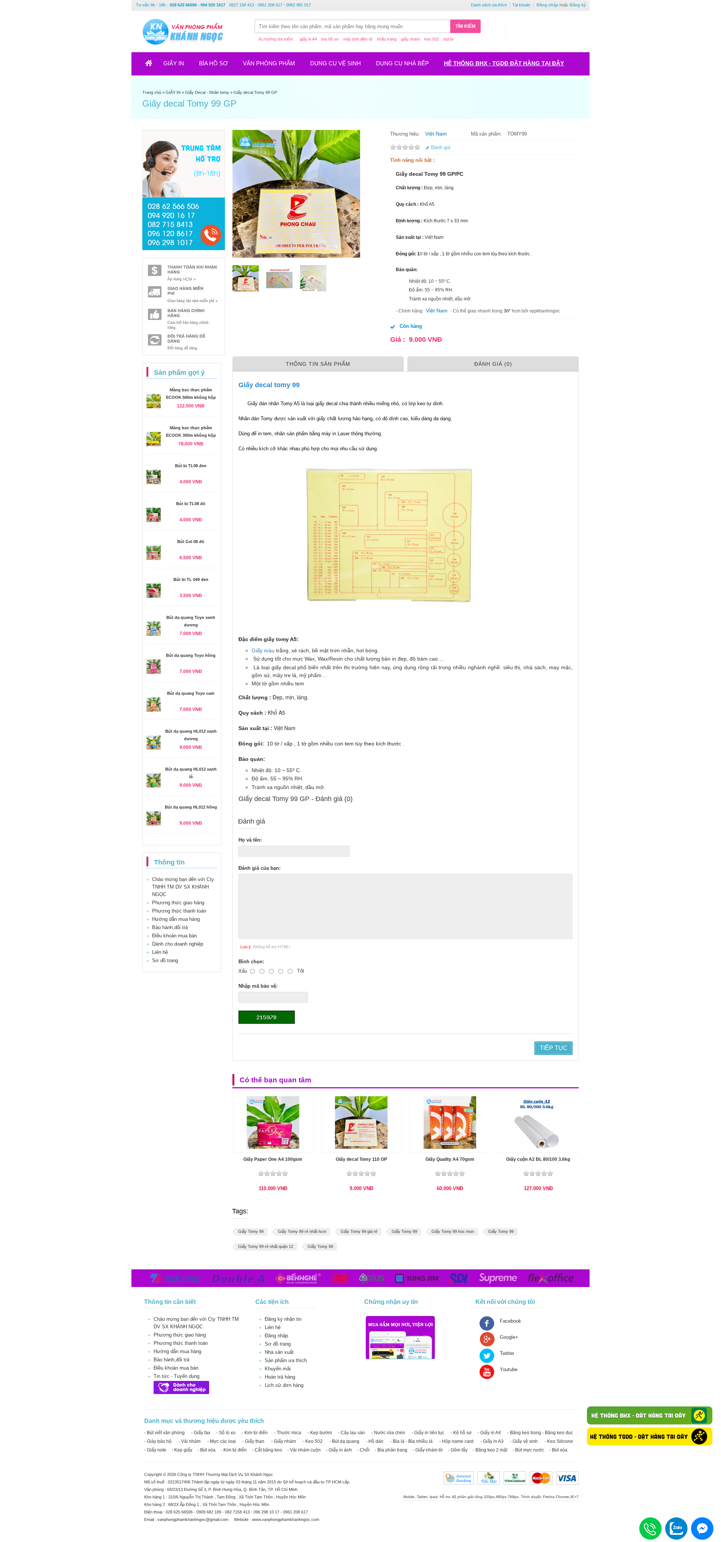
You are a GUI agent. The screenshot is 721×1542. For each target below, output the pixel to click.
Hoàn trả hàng (280, 1377)
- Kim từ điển (255, 1432)
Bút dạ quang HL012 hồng (191, 807)
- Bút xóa (207, 1450)
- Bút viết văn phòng (164, 1432)
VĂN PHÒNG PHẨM (269, 63)
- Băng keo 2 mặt (490, 1450)
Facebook (510, 1321)
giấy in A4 (308, 39)
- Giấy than (253, 1441)
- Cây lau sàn (351, 1432)
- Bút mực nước (528, 1450)
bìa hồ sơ (330, 39)
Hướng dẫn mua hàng (176, 919)
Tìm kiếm (465, 26)
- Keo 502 (313, 1441)
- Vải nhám (189, 1441)
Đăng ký (578, 5)
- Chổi (363, 1450)
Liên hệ (160, 952)
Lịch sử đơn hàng (284, 1385)
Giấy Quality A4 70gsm (449, 1159)
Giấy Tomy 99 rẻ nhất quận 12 (265, 1246)
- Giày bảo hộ (158, 1441)
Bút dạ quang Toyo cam (190, 693)
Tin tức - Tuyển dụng (176, 1376)
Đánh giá (440, 147)
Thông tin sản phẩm (318, 364)
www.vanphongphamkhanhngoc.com (285, 1519)
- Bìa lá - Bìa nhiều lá (411, 1441)
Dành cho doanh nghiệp (177, 944)
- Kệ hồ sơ (461, 1432)
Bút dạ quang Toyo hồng (191, 655)
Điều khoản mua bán (174, 935)
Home (153, 65)
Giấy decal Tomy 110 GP (361, 1159)
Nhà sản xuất (279, 1352)
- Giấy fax (200, 1432)
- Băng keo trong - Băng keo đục (540, 1432)
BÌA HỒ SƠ (213, 63)
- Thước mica (287, 1432)
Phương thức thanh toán (179, 911)
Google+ (509, 1337)
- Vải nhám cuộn (304, 1450)
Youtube (508, 1369)
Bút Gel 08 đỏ (190, 541)
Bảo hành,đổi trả (170, 927)
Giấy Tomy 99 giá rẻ (359, 1231)
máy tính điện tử (358, 39)
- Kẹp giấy (182, 1450)
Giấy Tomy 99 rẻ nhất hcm (302, 1231)
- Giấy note (155, 1450)
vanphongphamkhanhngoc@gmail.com (193, 1519)
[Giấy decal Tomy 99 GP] (245, 278)
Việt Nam (436, 134)
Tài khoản (521, 5)
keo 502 (431, 39)
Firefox (549, 1497)
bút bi (448, 39)
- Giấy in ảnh (339, 1450)
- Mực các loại (221, 1441)
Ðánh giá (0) (493, 364)
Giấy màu (263, 650)
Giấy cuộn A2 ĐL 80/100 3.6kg (538, 1159)
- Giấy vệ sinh (524, 1441)
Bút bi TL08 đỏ (190, 503)
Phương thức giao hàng (178, 902)
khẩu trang (387, 39)
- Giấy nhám (283, 1441)
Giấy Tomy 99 (251, 1231)
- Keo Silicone (559, 1441)
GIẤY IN (173, 63)
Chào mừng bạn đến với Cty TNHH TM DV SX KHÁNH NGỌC (183, 887)
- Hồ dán (374, 1441)
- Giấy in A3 (492, 1441)
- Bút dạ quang (344, 1441)
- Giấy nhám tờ (428, 1450)
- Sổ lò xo (225, 1432)
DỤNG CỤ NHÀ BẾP (402, 63)
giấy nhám (410, 39)
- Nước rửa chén (388, 1432)
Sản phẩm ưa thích (286, 1360)
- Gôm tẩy (458, 1450)
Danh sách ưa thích (489, 5)
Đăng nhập (547, 5)
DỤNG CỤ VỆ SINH (335, 63)
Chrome (562, 1497)
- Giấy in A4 (489, 1432)
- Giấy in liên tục (428, 1432)
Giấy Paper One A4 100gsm (272, 1159)
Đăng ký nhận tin (283, 1319)
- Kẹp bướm (320, 1432)
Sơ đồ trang (165, 960)
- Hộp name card (456, 1441)
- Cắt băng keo (267, 1450)
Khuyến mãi (278, 1369)
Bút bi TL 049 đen (190, 579)
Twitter (507, 1353)
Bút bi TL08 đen (191, 465)
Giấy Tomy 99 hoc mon (452, 1231)
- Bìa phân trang (391, 1450)
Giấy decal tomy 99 (270, 385)
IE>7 (574, 1497)
